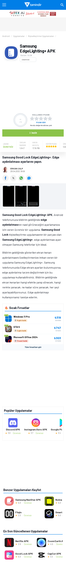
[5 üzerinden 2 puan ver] (36, 118)
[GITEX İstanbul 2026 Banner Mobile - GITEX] (33, 13)
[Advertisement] (33, 87)
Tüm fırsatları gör (33, 347)
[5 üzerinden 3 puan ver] (41, 118)
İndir (33, 132)
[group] (33, 197)
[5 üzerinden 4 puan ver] (45, 118)
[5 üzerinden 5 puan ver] (50, 118)
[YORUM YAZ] (29, 180)
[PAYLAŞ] (6, 180)
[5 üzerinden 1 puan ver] (32, 118)
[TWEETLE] (14, 180)
